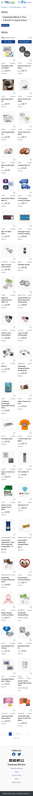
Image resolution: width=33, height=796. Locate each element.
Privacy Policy (16, 775)
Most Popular (24, 42)
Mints (24, 7)
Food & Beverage (15, 7)
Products (4, 7)
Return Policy (16, 782)
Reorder (29, 2)
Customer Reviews (16, 768)
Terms (17, 779)
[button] (2, 2)
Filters (10, 42)
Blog (16, 772)
